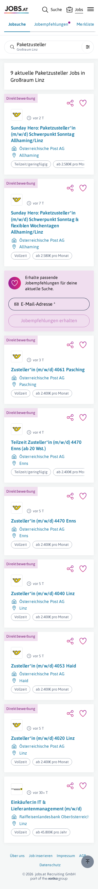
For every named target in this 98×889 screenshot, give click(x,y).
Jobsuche (17, 24)
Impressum (66, 856)
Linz (23, 608)
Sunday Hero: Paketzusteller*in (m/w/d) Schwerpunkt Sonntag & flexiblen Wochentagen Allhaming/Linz (44, 222)
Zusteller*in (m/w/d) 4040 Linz (43, 593)
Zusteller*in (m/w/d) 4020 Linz (43, 738)
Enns (23, 463)
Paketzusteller (51, 73)
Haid (23, 680)
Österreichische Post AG (42, 148)
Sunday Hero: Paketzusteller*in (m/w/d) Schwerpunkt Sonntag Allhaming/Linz (43, 134)
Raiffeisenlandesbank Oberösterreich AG (57, 816)
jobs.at (40, 874)
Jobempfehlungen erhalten (49, 320)
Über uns (17, 856)
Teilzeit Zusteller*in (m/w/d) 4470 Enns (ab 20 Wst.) (46, 445)
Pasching (27, 384)
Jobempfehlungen (51, 24)
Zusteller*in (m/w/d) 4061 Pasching (48, 369)
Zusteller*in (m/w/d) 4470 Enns (43, 521)
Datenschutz (50, 865)
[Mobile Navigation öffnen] (90, 9)
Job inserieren (41, 856)
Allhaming (29, 155)
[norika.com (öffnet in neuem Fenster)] (49, 879)
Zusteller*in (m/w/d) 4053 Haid (43, 666)
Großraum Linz (27, 80)
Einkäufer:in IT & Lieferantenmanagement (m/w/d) (46, 805)
